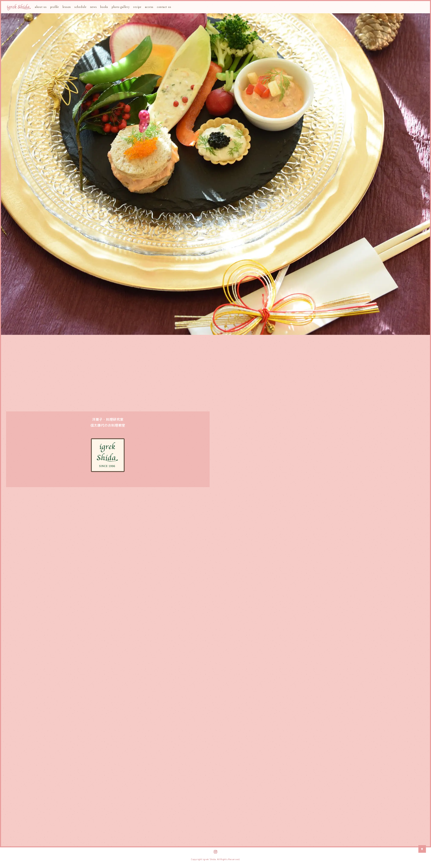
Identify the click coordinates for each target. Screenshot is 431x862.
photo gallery (121, 7)
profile (54, 7)
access (149, 7)
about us (41, 7)
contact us (164, 7)
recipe (137, 7)
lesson (66, 7)
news (93, 7)
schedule (80, 7)
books (104, 7)
